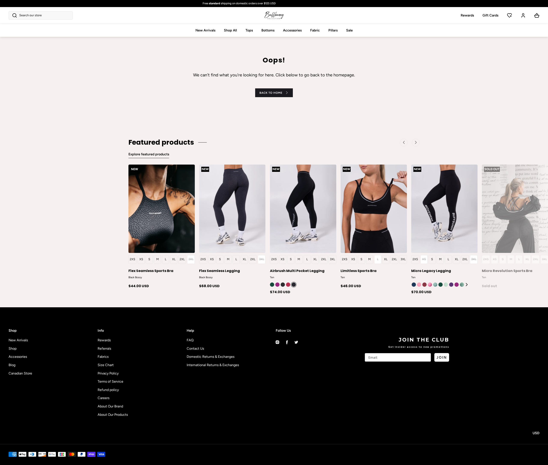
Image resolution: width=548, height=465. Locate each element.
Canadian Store (20, 373)
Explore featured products (148, 154)
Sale (349, 30)
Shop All (230, 30)
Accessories (292, 30)
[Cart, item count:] (536, 15)
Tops (249, 30)
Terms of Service (110, 381)
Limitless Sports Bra (359, 270)
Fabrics (103, 357)
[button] (41, 15)
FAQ (190, 340)
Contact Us (195, 348)
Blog (12, 365)
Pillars (333, 30)
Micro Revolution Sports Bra (507, 270)
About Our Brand (110, 406)
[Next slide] (467, 284)
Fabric (315, 30)
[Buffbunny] (274, 15)
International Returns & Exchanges (213, 365)
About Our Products (113, 415)
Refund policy (108, 390)
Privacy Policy (108, 373)
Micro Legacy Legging (431, 270)
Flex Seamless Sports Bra (150, 270)
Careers (103, 398)
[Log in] (523, 15)
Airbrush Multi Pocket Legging (297, 270)
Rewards (467, 15)
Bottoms (267, 30)
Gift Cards (490, 15)
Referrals (104, 348)
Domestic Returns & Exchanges (210, 357)
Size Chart (106, 365)
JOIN (441, 357)
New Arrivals (205, 30)
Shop (12, 348)
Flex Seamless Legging (219, 270)
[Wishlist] (509, 15)
